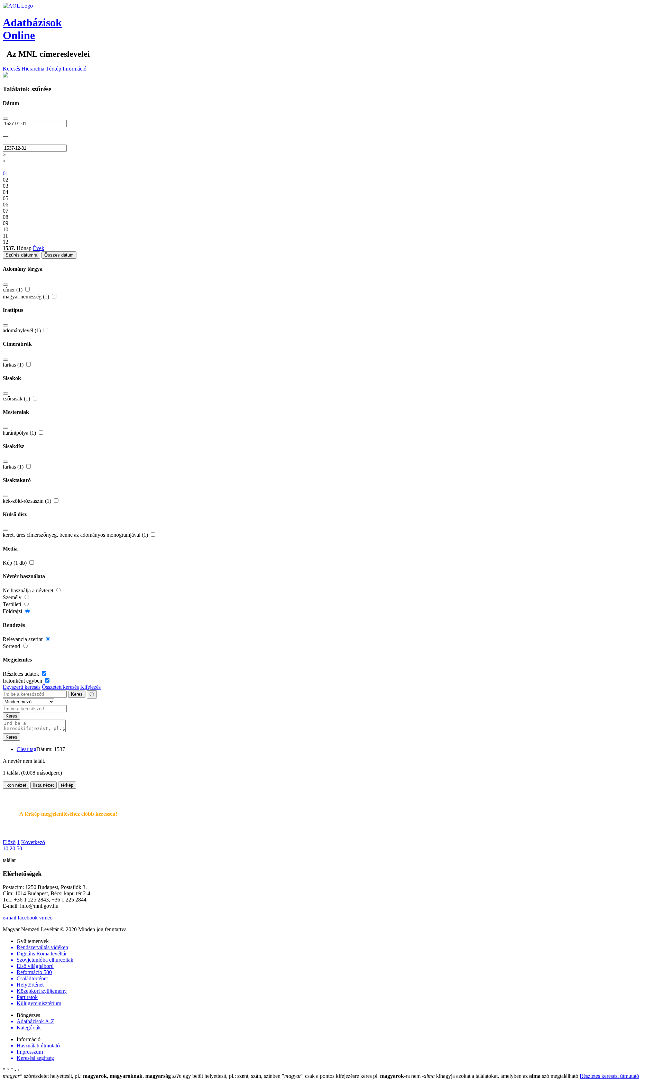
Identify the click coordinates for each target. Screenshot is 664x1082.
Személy (13, 597)
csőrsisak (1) (17, 398)
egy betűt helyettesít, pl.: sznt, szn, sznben (227, 1076)
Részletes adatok (21, 674)
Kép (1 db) (15, 563)
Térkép (53, 69)
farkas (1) (14, 365)
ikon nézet (16, 785)
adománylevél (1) (22, 330)
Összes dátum (59, 255)
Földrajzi (13, 611)
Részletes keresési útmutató (609, 1076)
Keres (77, 694)
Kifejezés (90, 687)
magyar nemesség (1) (26, 296)
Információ (74, 69)
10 (5, 848)
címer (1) (13, 290)
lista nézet (43, 785)
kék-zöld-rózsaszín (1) (28, 501)
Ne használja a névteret (29, 590)
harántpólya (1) (20, 433)
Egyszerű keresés (21, 687)
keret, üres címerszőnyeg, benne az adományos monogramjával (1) (76, 535)
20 (12, 848)
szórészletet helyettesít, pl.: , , (87, 1076)
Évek (38, 248)
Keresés (11, 69)
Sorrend (12, 646)
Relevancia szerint (23, 639)
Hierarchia (32, 69)
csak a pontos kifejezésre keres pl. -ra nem (352, 1076)
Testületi (12, 604)
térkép (67, 785)
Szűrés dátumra (21, 255)
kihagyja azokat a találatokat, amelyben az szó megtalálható (501, 1076)
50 (19, 848)
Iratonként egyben (23, 681)
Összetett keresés (60, 687)
